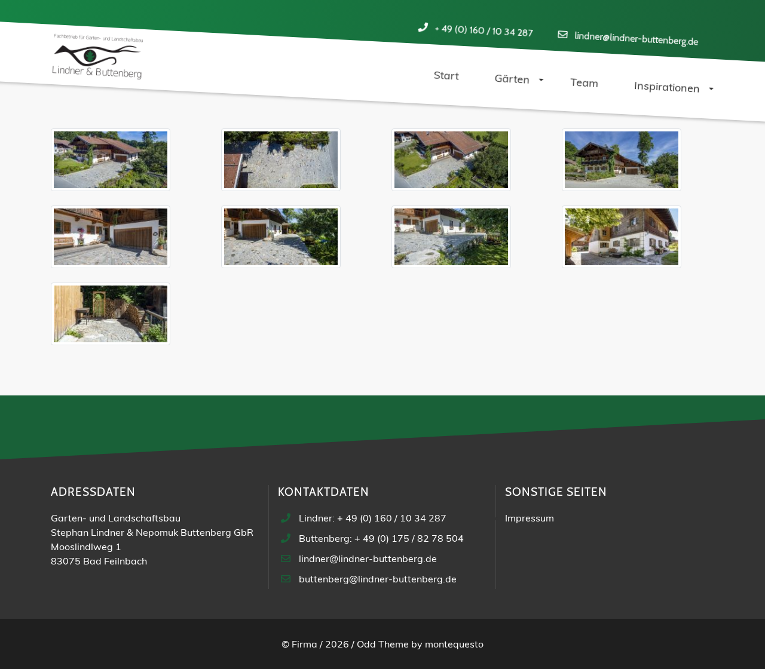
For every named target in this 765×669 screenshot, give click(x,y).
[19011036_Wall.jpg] (281, 161)
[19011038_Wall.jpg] (621, 161)
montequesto (454, 644)
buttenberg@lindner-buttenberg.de (378, 579)
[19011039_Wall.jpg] (110, 238)
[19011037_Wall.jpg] (451, 161)
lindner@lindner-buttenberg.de (636, 39)
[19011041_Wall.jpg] (451, 238)
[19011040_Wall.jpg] (281, 238)
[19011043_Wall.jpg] (110, 315)
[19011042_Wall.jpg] (621, 238)
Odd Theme (383, 644)
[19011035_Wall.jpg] (110, 161)
